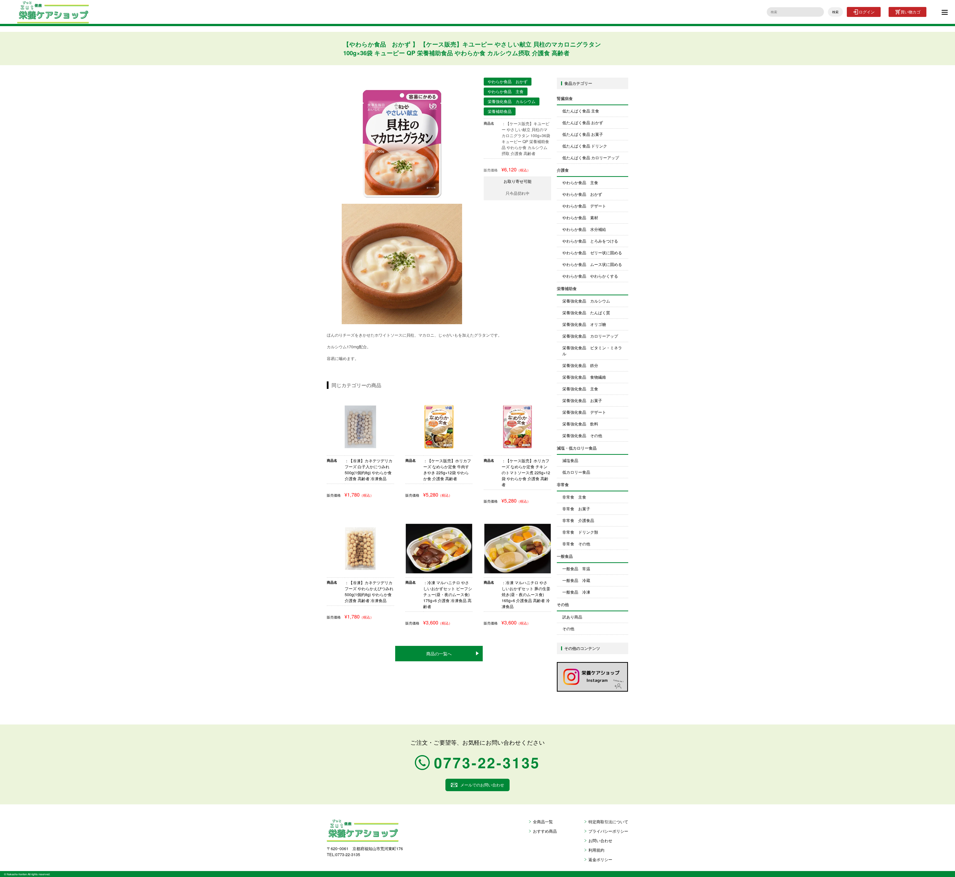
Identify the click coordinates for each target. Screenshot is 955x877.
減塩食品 (570, 460)
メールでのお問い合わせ (482, 785)
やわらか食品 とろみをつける (590, 241)
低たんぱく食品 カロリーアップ (590, 157)
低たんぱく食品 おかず (582, 122)
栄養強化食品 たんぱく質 (586, 312)
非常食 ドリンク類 (580, 532)
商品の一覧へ (439, 653)
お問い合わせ (600, 840)
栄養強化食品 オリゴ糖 (584, 324)
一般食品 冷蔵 (576, 580)
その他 (568, 628)
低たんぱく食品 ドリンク (584, 146)
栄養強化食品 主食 (580, 389)
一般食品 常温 (576, 568)
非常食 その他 (576, 544)
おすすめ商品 (545, 831)
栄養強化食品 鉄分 (580, 365)
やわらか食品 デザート (584, 206)
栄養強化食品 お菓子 (582, 400)
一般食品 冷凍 (576, 592)
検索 (835, 12)
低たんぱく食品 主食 (580, 111)
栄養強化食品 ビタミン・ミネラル (592, 351)
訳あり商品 (572, 617)
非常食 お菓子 (576, 509)
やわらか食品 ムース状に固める (592, 264)
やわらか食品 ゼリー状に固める (592, 253)
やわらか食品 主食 (580, 182)
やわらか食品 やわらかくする (590, 276)
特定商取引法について (608, 822)
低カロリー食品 (576, 472)
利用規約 (596, 850)
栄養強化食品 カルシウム (586, 301)
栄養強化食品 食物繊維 (584, 377)
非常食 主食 (574, 497)
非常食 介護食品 (578, 520)
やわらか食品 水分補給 (584, 229)
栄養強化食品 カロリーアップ (590, 336)
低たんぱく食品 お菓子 (582, 134)
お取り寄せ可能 (517, 181)
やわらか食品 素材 (580, 217)
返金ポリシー (600, 859)
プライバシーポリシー (608, 831)
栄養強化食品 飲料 (580, 424)
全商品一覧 (543, 822)
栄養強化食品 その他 (582, 435)
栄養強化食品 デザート (584, 412)
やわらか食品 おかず (582, 194)
